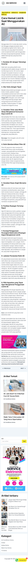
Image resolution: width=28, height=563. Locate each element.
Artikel (3, 542)
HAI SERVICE (11, 3)
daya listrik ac (6, 12)
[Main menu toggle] (25, 3)
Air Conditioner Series (9, 399)
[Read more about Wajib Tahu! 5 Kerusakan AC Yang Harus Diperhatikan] (14, 408)
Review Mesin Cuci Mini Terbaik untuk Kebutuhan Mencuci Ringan (17, 528)
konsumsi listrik (5, 76)
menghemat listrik (10, 52)
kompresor (16, 73)
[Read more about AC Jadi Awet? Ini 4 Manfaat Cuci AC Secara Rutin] (14, 385)
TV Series (4, 550)
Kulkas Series (5, 545)
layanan (11, 360)
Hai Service (4, 356)
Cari (2, 438)
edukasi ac (15, 12)
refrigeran (4, 268)
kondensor (21, 266)
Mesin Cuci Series (6, 548)
